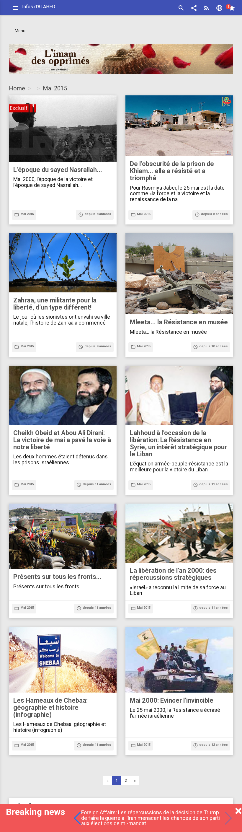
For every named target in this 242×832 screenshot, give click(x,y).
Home (17, 88)
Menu (20, 30)
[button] (194, 8)
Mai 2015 (55, 88)
